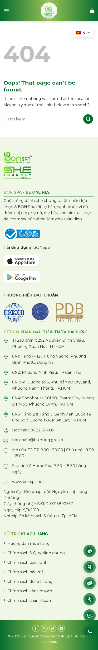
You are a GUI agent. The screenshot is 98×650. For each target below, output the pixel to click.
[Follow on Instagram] (44, 628)
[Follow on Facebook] (35, 628)
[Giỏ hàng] (92, 10)
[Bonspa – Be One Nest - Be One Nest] (49, 10)
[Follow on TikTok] (52, 628)
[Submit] (88, 119)
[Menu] (6, 10)
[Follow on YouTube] (61, 628)
